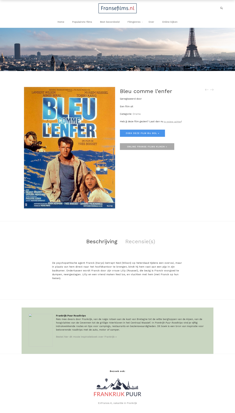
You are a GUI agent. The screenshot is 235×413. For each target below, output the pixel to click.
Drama (137, 114)
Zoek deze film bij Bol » (142, 133)
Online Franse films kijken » (147, 146)
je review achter (172, 121)
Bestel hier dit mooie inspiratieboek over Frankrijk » (86, 336)
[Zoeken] (221, 8)
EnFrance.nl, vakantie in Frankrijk (117, 403)
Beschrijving (101, 241)
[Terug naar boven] (226, 404)
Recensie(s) (140, 241)
